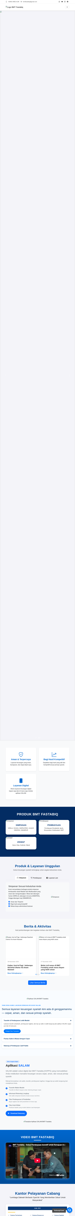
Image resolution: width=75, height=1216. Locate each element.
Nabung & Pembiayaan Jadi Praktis (16, 1046)
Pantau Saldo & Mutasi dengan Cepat (17, 1038)
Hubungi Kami (59, 1210)
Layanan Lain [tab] (53, 878)
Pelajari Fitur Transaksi (12, 1031)
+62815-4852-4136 (13, 1)
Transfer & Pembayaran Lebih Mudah (17, 1020)
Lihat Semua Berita (37, 983)
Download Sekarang (17, 1113)
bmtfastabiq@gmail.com (30, 1)
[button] (37, 974)
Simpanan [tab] (22, 878)
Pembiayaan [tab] (37, 878)
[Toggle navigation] (67, 7)
